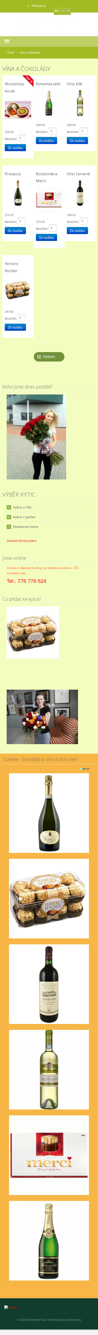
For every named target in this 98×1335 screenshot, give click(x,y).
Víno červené (78, 173)
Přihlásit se (38, 6)
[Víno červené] (80, 193)
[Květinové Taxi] (49, 24)
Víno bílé (74, 83)
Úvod (10, 52)
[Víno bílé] (80, 102)
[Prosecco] (18, 193)
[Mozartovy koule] (18, 110)
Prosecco (13, 173)
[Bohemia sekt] (49, 102)
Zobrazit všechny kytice (22, 541)
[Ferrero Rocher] (18, 289)
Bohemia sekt (48, 83)
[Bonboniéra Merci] (49, 199)
